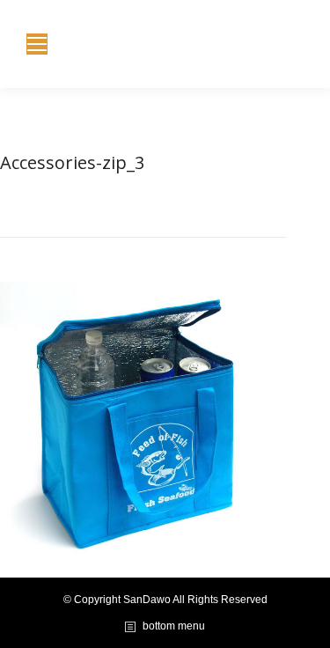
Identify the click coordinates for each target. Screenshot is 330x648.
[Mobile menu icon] (37, 44)
